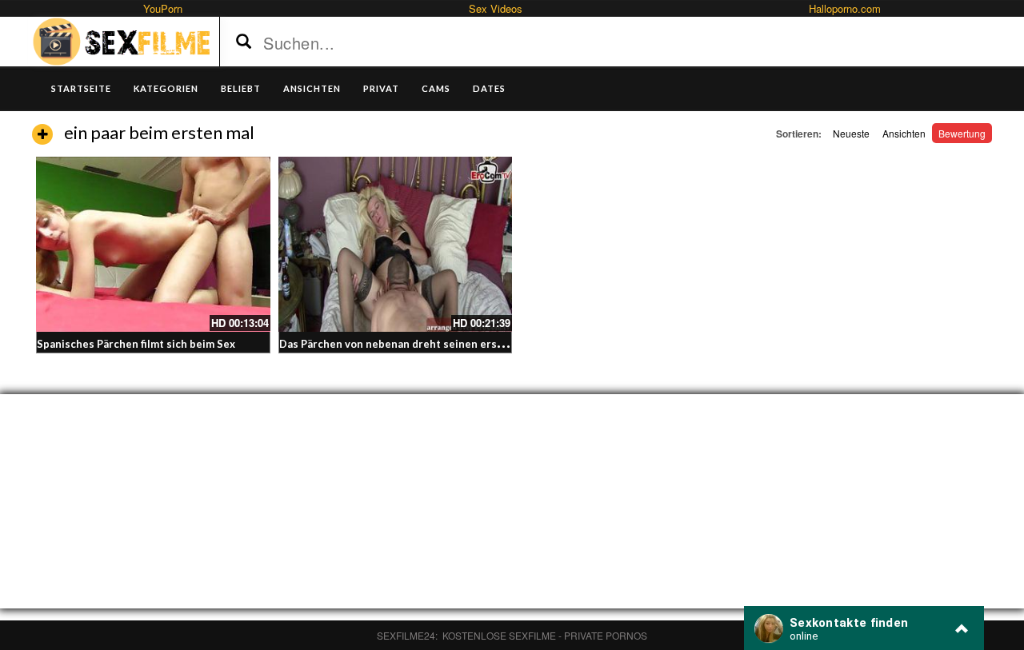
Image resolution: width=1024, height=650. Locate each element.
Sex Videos (495, 8)
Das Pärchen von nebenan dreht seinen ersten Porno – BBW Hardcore (456, 343)
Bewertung (962, 133)
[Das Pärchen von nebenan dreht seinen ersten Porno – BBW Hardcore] (395, 244)
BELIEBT (241, 88)
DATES (489, 88)
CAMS (436, 88)
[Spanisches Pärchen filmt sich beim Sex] (153, 244)
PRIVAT (381, 88)
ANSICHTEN (312, 88)
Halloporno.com (845, 8)
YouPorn (162, 8)
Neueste (851, 133)
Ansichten (904, 133)
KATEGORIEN (166, 88)
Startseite (81, 88)
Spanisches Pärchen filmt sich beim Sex (136, 343)
